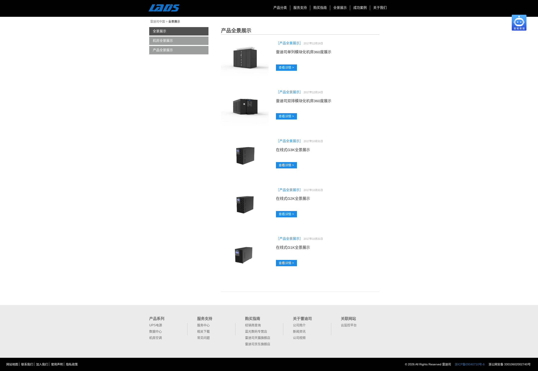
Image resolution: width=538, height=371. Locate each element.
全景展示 (340, 7)
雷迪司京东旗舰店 (257, 344)
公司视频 (299, 338)
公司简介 (299, 325)
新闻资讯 (299, 331)
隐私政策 (72, 364)
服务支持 (300, 7)
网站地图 (12, 364)
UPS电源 (155, 325)
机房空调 (155, 338)
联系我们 (27, 364)
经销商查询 (253, 325)
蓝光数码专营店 (256, 331)
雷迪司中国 (158, 21)
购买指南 (320, 7)
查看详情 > (286, 67)
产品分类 (280, 7)
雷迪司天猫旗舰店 (257, 338)
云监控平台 (349, 325)
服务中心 (203, 325)
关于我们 (380, 7)
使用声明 (57, 364)
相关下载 (203, 331)
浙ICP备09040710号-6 (470, 364)
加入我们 (42, 364)
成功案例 (360, 7)
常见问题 (203, 338)
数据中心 (155, 331)
